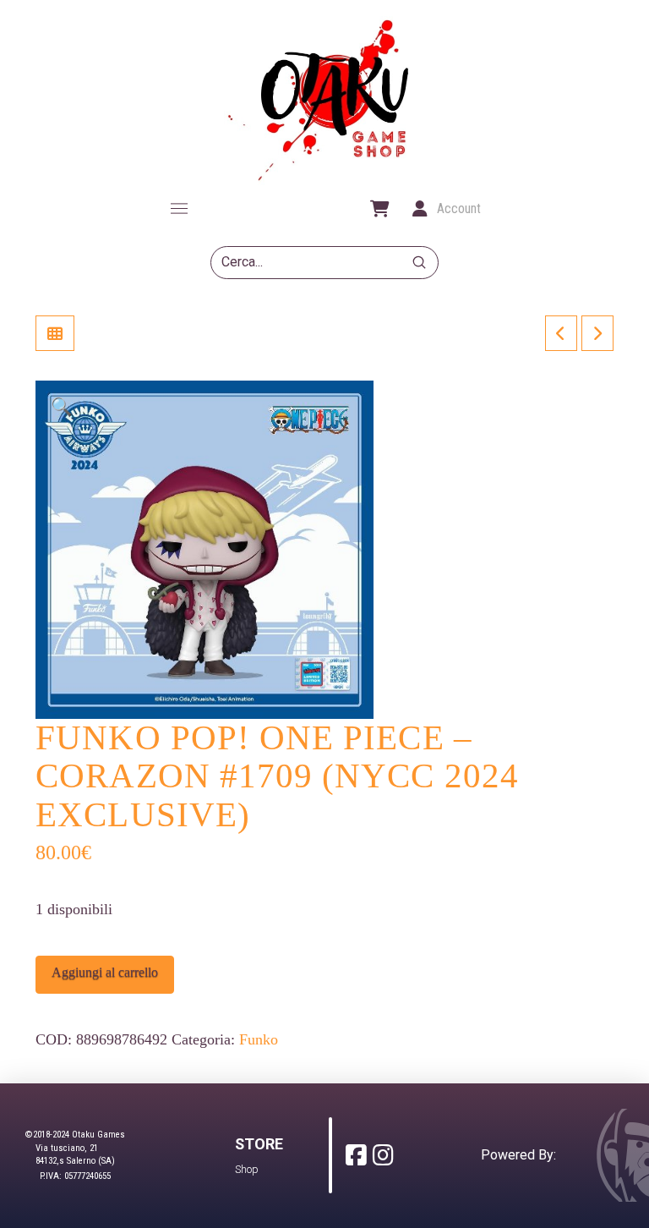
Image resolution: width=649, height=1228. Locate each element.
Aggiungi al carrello (105, 972)
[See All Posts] (54, 333)
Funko (258, 1039)
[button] (179, 209)
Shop (247, 1169)
